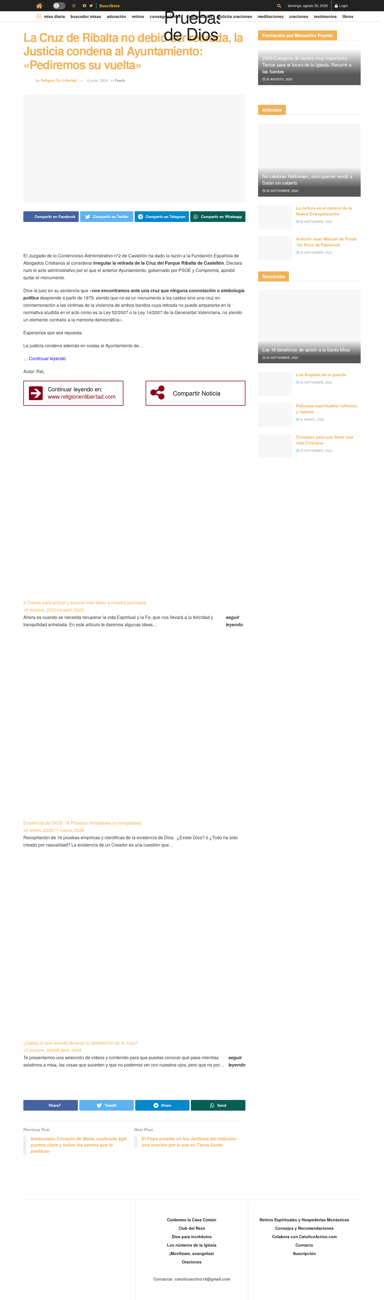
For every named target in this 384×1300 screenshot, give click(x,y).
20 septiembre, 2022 (281, 190)
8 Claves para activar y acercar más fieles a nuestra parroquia (84, 602)
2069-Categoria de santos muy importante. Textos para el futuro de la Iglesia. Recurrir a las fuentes (306, 64)
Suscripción (304, 1253)
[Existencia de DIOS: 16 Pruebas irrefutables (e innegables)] (134, 731)
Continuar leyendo (47, 358)
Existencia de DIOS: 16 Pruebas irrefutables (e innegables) (82, 823)
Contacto (304, 1245)
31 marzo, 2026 (311, 419)
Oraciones (298, 16)
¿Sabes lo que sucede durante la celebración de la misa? (80, 1043)
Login (343, 5)
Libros (347, 16)
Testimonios (325, 16)
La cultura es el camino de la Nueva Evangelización (324, 211)
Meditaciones (271, 16)
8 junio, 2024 (97, 80)
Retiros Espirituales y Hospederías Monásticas (304, 1219)
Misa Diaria (54, 16)
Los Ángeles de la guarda (321, 374)
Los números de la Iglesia (191, 1245)
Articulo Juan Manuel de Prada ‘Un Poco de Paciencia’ (326, 242)
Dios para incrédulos (192, 1236)
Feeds (120, 80)
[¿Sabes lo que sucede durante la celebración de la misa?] (134, 951)
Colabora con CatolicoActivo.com (304, 1236)
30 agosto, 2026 (278, 79)
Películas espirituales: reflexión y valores (326, 409)
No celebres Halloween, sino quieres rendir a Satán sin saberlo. (307, 179)
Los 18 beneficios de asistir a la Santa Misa (306, 349)
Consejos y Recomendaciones (304, 1228)
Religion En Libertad (59, 80)
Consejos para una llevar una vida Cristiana (324, 440)
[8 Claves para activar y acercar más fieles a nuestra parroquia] (134, 511)
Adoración (116, 16)
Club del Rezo (192, 1228)
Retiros (138, 16)
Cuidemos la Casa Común (191, 1219)
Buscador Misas (86, 16)
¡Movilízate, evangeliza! (191, 1253)
